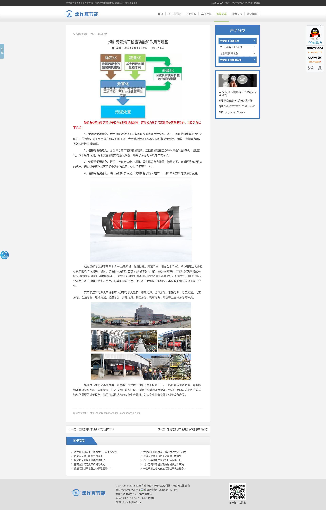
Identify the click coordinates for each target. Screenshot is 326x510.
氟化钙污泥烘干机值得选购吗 (89, 460)
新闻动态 (221, 14)
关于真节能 (174, 14)
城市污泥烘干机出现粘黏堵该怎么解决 (163, 464)
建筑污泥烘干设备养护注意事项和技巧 (187, 429)
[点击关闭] (321, 25)
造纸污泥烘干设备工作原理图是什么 (93, 468)
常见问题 (252, 14)
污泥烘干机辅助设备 (231, 59)
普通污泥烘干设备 (229, 53)
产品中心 (191, 14)
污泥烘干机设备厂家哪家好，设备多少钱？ (96, 451)
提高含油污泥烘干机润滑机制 (89, 464)
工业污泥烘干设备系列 (231, 47)
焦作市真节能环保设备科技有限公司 (84, 14)
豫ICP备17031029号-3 (128, 489)
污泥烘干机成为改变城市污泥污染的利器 (164, 451)
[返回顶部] (320, 68)
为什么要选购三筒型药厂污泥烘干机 (162, 460)
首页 (160, 14)
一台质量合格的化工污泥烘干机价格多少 (164, 468)
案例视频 (206, 14)
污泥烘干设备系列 (229, 40)
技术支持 (237, 14)
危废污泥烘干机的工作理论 (88, 456)
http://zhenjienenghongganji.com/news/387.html (115, 413)
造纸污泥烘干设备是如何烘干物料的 (162, 456)
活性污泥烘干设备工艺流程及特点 (96, 429)
